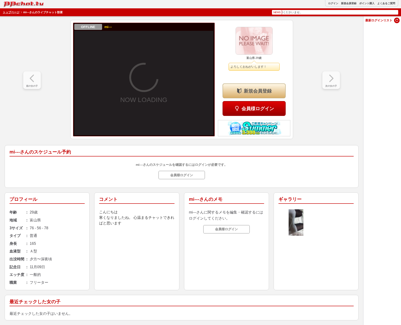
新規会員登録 (348, 3)
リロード (397, 20)
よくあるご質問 (386, 3)
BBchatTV (14, 3)
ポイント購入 (367, 3)
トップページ (11, 12)
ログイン (333, 3)
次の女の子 (331, 86)
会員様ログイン (258, 108)
